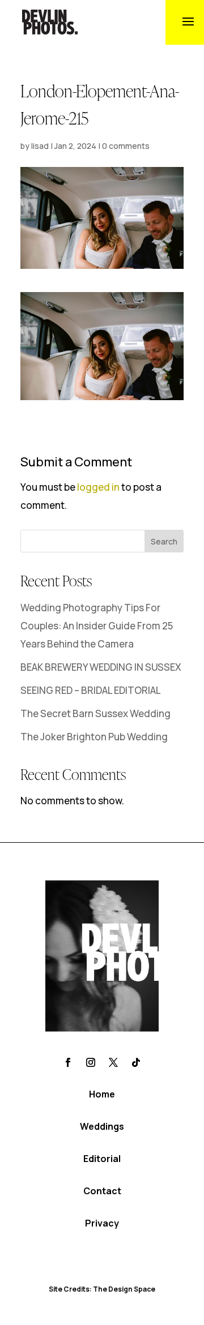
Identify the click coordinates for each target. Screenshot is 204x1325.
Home (102, 1094)
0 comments (126, 145)
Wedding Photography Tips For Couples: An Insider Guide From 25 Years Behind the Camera (96, 626)
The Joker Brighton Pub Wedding (94, 736)
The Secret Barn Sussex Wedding (95, 713)
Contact (102, 1191)
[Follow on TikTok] (136, 1062)
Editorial (102, 1158)
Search (164, 541)
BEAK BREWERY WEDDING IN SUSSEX (100, 667)
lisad (40, 145)
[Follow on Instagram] (91, 1062)
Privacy (102, 1223)
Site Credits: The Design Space (102, 1289)
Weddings (102, 1126)
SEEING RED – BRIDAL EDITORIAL (90, 690)
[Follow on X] (113, 1062)
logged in (98, 487)
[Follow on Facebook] (68, 1062)
